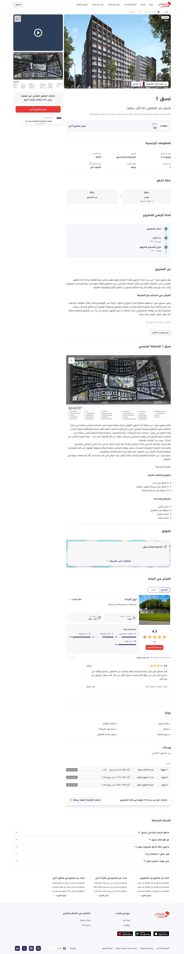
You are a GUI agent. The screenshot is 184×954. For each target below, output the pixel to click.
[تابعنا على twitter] (24, 948)
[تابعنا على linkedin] (17, 948)
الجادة (138, 12)
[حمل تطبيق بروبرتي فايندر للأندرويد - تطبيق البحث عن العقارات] (143, 933)
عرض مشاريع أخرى (77, 126)
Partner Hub (85, 920)
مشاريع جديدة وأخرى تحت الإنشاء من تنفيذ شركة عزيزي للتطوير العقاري (142, 891)
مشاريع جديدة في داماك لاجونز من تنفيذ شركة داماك (65, 891)
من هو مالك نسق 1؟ (159, 840)
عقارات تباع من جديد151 (155, 800)
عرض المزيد (146, 895)
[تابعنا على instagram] (38, 948)
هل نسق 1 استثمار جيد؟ (157, 854)
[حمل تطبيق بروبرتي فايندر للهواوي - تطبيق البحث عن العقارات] (125, 933)
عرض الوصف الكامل (160, 332)
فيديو (135, 84)
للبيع (151, 4)
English (73, 948)
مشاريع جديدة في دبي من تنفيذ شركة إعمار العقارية (107, 883)
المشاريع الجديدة (130, 4)
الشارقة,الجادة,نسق (126, 157)
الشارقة (145, 12)
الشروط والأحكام (163, 948)
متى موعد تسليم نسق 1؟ (156, 861)
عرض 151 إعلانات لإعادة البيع (38, 100)
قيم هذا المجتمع (154, 647)
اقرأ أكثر (163, 679)
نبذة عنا (126, 920)
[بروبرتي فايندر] (158, 12)
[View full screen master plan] (118, 387)
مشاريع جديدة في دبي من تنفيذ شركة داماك (110, 887)
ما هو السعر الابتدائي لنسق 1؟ (153, 832)
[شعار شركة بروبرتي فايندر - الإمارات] (164, 4)
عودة (166, 12)
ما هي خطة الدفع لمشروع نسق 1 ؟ (151, 847)
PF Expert (86, 925)
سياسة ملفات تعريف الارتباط (126, 948)
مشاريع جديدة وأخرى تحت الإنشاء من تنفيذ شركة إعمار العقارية (146, 883)
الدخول (18, 4)
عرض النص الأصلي (143, 657)
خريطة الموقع (107, 948)
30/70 (98, 157)
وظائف (127, 925)
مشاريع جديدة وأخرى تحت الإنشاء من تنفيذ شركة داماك (148, 887)
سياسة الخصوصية (146, 948)
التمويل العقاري (82, 4)
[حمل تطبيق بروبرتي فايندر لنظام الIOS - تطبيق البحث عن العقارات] (161, 933)
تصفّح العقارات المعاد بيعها (87, 800)
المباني (153, 590)
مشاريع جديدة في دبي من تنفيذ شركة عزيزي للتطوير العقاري (104, 891)
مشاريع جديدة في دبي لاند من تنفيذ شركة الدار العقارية (64, 883)
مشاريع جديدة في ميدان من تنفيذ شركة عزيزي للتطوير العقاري (61, 887)
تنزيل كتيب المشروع (155, 84)
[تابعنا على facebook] (31, 948)
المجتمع (164, 590)
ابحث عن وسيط (97, 4)
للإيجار (143, 4)
